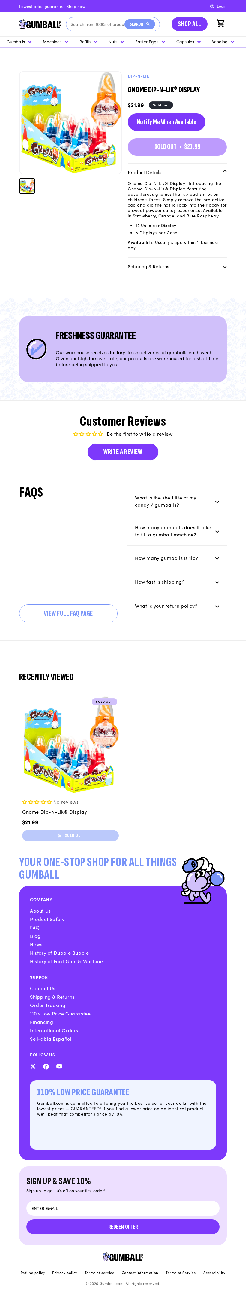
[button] (221, 24)
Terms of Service (181, 1272)
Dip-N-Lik (138, 76)
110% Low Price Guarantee (60, 1013)
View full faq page (68, 613)
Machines (52, 41)
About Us (40, 910)
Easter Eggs (146, 41)
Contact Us (43, 988)
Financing (41, 1021)
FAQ (35, 927)
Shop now (76, 6)
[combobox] (97, 24)
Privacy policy (64, 1272)
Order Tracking (47, 1005)
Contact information (140, 1272)
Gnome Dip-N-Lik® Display (54, 812)
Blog (35, 935)
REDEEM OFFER (123, 1226)
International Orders (54, 1030)
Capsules (185, 41)
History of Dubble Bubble (59, 952)
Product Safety (47, 919)
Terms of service (100, 1272)
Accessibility (214, 1272)
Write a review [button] (123, 451)
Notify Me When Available (166, 122)
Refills (85, 41)
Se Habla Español (51, 1038)
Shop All (189, 24)
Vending (220, 41)
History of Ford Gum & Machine (66, 961)
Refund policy (33, 1272)
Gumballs (16, 41)
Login (222, 5)
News (36, 944)
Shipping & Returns (52, 996)
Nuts (113, 41)
